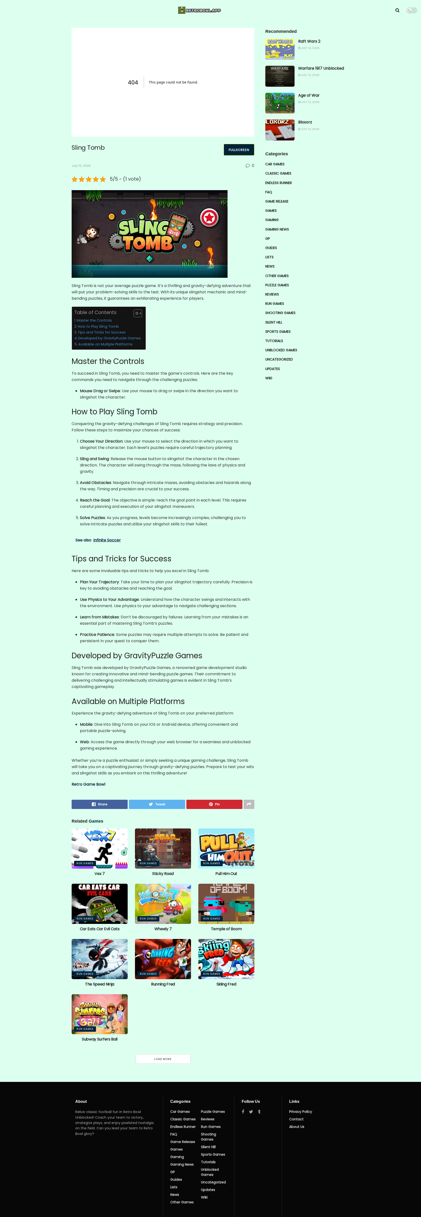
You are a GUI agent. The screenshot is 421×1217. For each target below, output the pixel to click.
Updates (272, 368)
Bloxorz (305, 122)
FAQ (268, 192)
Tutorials (274, 340)
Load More (163, 1059)
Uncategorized (279, 359)
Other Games (277, 275)
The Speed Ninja (99, 984)
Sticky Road (162, 873)
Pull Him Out (226, 873)
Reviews (272, 294)
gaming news (277, 229)
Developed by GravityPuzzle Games (109, 338)
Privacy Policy (300, 1111)
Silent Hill (273, 322)
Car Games (275, 164)
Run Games (85, 863)
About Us (296, 1126)
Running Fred (163, 984)
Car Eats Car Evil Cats (100, 929)
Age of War (309, 95)
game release (276, 201)
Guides (271, 247)
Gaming (272, 219)
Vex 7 (100, 873)
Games (271, 210)
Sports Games (278, 331)
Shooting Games (280, 312)
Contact (296, 1119)
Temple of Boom (226, 929)
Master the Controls (94, 320)
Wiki (268, 378)
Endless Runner (278, 182)
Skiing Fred (226, 984)
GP (267, 238)
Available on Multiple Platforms (105, 344)
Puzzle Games (277, 285)
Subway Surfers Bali (99, 1039)
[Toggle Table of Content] (135, 313)
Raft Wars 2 (309, 41)
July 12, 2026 (81, 165)
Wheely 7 (163, 929)
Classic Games (278, 173)
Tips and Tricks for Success (102, 332)
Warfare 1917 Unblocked (321, 68)
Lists (269, 257)
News (270, 266)
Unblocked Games (281, 350)
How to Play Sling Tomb (98, 326)
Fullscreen (239, 150)
